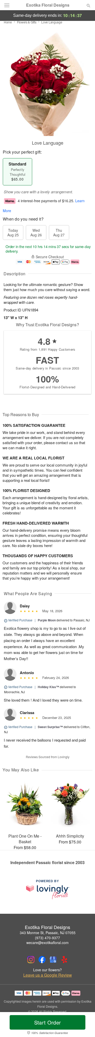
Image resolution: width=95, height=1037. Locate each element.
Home (8, 22)
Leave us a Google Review (47, 975)
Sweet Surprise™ (50, 727)
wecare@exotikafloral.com (47, 942)
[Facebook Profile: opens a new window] (42, 959)
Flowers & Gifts (26, 22)
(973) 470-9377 (47, 937)
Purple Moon (47, 620)
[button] (84, 1025)
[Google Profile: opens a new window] (53, 959)
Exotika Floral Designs (47, 5)
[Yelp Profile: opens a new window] (64, 959)
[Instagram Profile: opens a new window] (30, 959)
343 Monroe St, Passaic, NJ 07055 (47, 932)
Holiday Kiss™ (48, 687)
